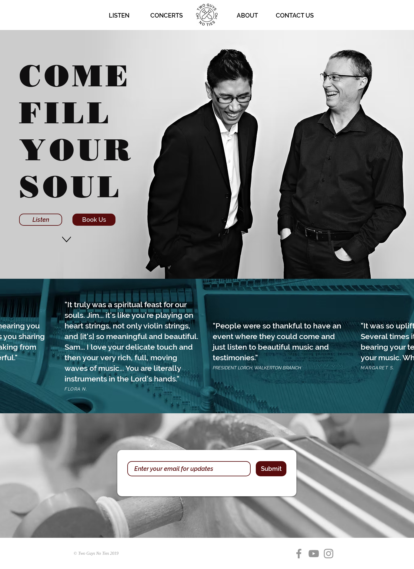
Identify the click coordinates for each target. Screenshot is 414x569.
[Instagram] (328, 553)
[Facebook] (298, 553)
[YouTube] (313, 553)
